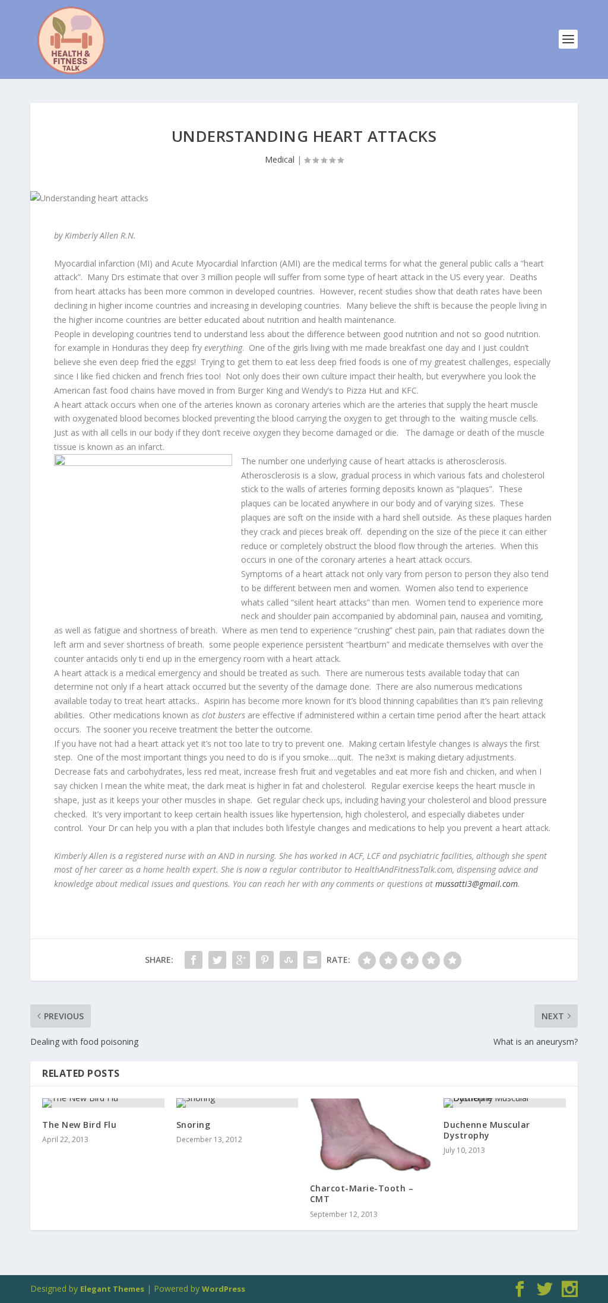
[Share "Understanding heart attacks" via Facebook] (193, 960)
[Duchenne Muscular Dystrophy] (504, 1103)
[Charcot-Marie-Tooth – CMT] (371, 1134)
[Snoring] (237, 1103)
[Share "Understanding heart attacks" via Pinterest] (265, 960)
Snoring (193, 1124)
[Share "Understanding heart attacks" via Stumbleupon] (288, 960)
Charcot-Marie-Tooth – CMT (362, 1193)
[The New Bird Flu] (103, 1103)
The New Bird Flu (79, 1124)
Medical (279, 159)
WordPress (223, 1288)
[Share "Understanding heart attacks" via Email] (312, 960)
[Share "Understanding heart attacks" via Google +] (241, 960)
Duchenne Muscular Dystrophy (487, 1130)
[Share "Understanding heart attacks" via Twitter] (217, 960)
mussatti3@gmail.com (476, 883)
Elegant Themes (112, 1288)
